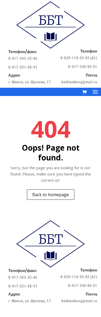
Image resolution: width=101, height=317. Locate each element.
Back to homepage (50, 194)
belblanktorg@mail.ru (79, 82)
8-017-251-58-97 (22, 67)
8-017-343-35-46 (23, 58)
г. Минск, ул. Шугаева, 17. (30, 82)
